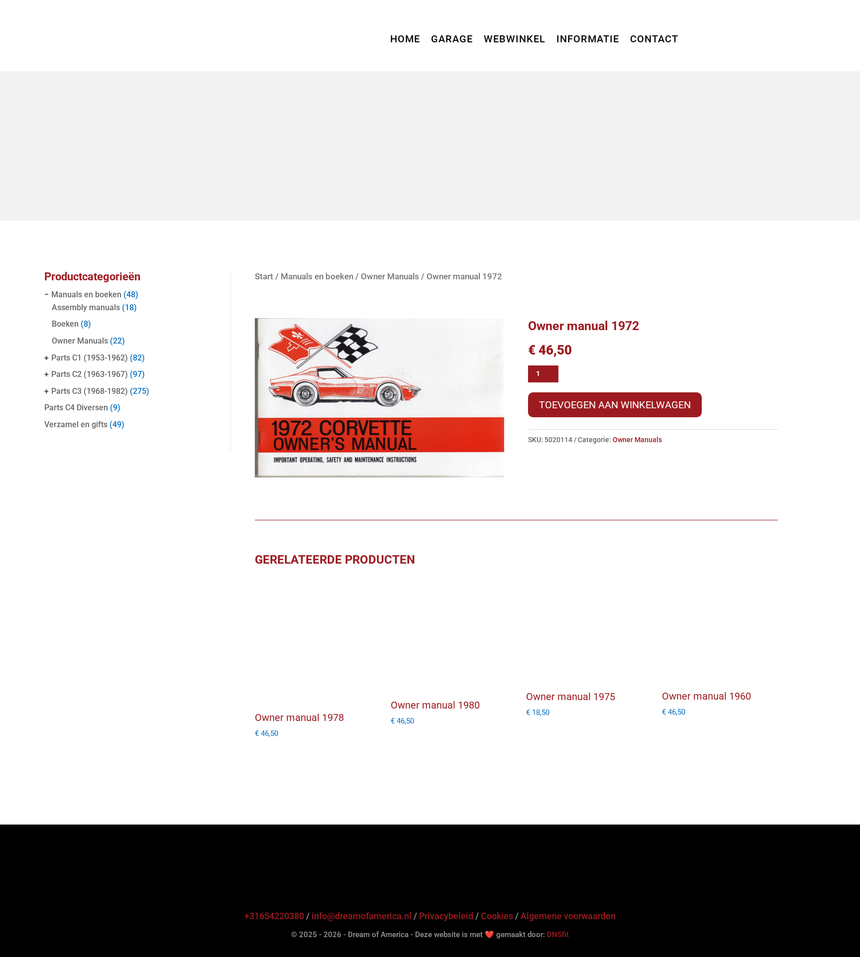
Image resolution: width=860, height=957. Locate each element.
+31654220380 (274, 916)
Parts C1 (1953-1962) (89, 357)
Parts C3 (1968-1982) (89, 391)
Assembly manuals (86, 307)
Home (405, 40)
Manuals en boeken (86, 294)
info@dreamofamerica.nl (362, 916)
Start (264, 276)
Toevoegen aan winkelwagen (615, 405)
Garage (452, 40)
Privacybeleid (446, 916)
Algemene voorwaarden (568, 916)
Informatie (587, 40)
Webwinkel (514, 40)
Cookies (497, 916)
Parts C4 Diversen (76, 407)
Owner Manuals (80, 341)
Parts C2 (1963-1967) (89, 374)
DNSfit (558, 934)
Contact (654, 40)
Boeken (65, 324)
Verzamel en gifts (76, 424)
